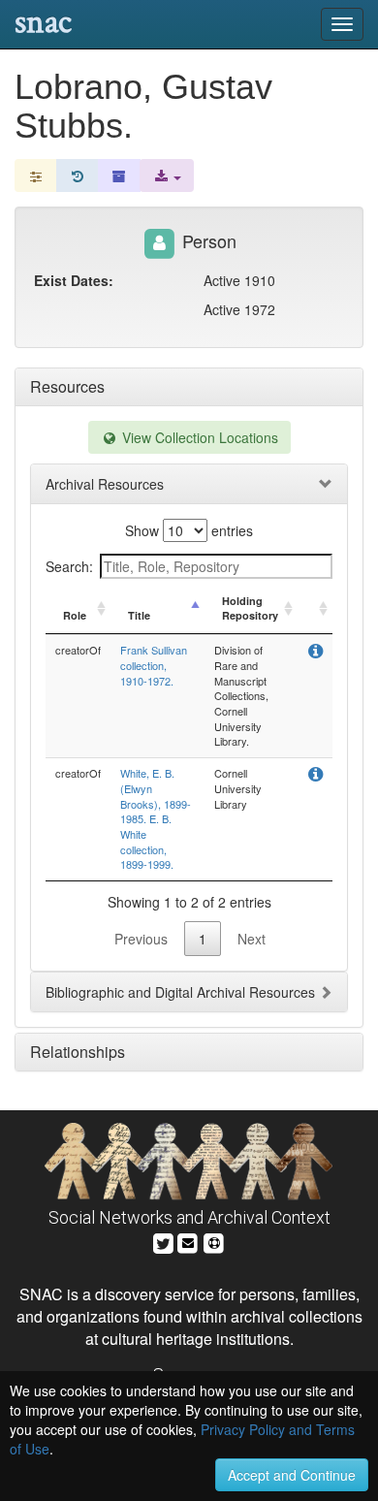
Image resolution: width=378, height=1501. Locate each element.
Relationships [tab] (77, 1051)
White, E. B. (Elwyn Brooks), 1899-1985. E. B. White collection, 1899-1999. (155, 818)
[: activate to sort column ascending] (315, 609)
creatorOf (78, 649)
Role (74, 615)
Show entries (189, 530)
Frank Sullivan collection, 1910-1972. (153, 664)
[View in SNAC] (315, 652)
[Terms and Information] (214, 1241)
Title (139, 615)
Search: (69, 566)
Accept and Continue (292, 1475)
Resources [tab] (67, 386)
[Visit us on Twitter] (163, 1241)
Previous (141, 938)
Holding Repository (250, 608)
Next (251, 938)
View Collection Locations (198, 437)
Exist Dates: (73, 280)
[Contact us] (188, 1241)
